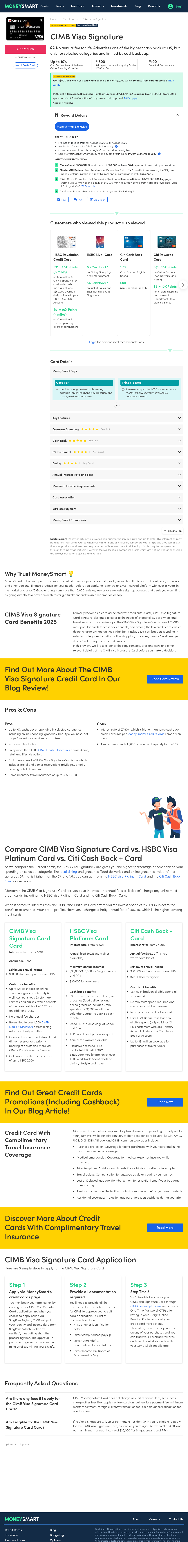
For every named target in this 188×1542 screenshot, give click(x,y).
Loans (60, 6)
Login (179, 6)
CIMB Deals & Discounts (54, 750)
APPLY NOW (25, 48)
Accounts (98, 6)
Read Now (165, 1101)
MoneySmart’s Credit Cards (145, 734)
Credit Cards (70, 19)
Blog (138, 6)
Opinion (55, 1540)
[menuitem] (44, 6)
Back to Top (174, 530)
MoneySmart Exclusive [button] (72, 126)
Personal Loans (15, 1540)
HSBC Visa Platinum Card (127, 876)
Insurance (77, 6)
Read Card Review (165, 678)
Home (53, 19)
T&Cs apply (130, 98)
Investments (119, 6)
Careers (154, 1519)
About (136, 1519)
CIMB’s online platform (145, 1306)
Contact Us (176, 1519)
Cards (44, 6)
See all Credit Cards (25, 65)
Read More (165, 1227)
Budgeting (57, 1535)
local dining (68, 871)
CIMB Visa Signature (95, 19)
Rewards (154, 6)
